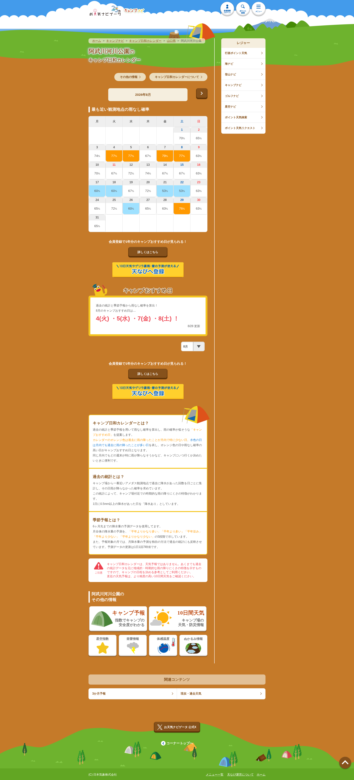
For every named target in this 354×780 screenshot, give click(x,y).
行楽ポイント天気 (236, 53)
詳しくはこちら (148, 252)
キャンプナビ (115, 40)
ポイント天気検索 (236, 117)
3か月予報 (99, 693)
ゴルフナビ (232, 95)
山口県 (171, 40)
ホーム (96, 40)
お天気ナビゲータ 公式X (180, 727)
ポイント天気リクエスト (240, 127)
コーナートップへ (179, 743)
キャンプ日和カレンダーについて (177, 76)
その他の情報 (129, 76)
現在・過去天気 (191, 693)
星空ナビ (230, 106)
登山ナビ (230, 74)
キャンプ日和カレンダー (145, 40)
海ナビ (229, 63)
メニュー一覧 (214, 774)
